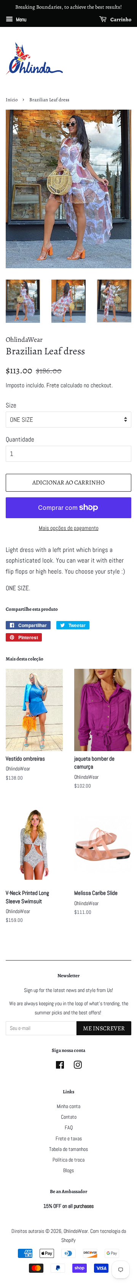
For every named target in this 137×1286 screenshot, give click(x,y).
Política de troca (68, 1159)
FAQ (69, 1127)
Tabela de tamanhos (68, 1149)
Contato (68, 1116)
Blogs (68, 1170)
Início (12, 99)
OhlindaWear (76, 1231)
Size (11, 405)
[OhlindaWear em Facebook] (60, 1066)
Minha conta (68, 1106)
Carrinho (120, 19)
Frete (52, 385)
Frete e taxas (69, 1138)
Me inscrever (104, 1028)
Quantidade (20, 439)
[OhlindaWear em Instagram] (77, 1066)
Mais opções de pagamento (69, 527)
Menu (20, 19)
